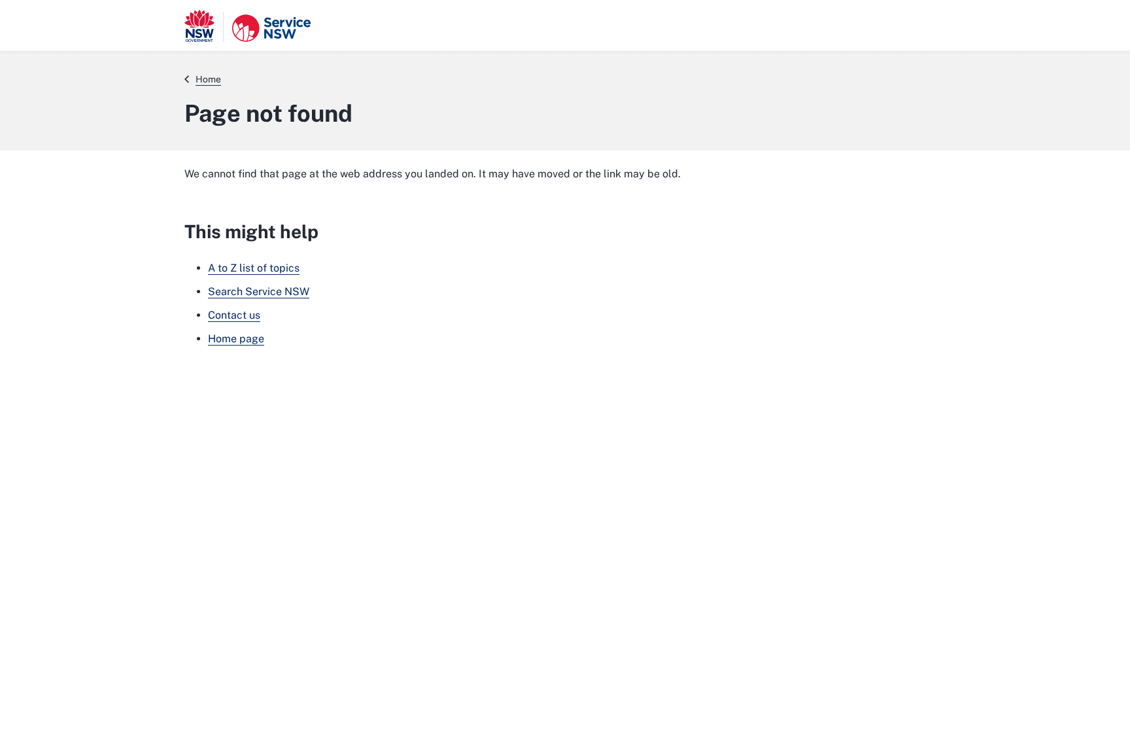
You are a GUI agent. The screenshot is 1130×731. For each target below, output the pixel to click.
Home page (236, 338)
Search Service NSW (258, 291)
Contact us (234, 315)
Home (208, 79)
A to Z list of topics (254, 268)
